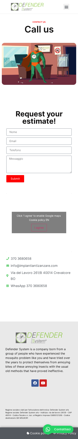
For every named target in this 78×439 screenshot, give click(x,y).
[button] (66, 7)
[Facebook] (35, 383)
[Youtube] (43, 383)
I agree (39, 227)
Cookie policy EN (39, 219)
